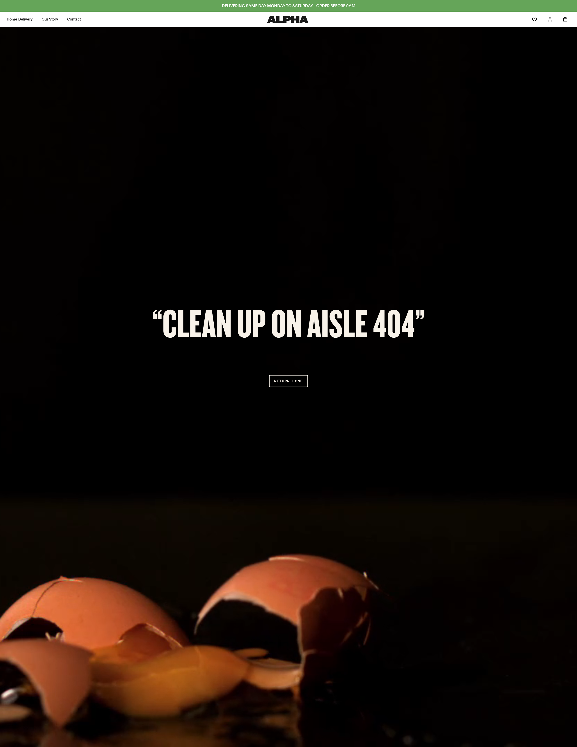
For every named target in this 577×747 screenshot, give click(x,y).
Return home (288, 381)
